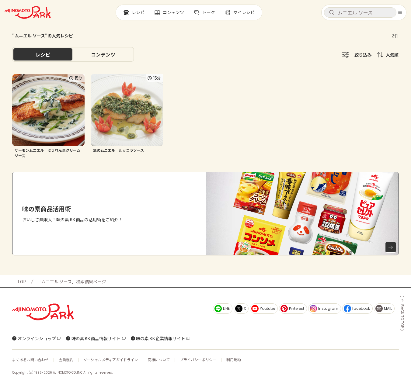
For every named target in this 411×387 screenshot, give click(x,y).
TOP (21, 281)
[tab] (103, 54)
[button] (360, 12)
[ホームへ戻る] (28, 12)
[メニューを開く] (400, 12)
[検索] (331, 12)
